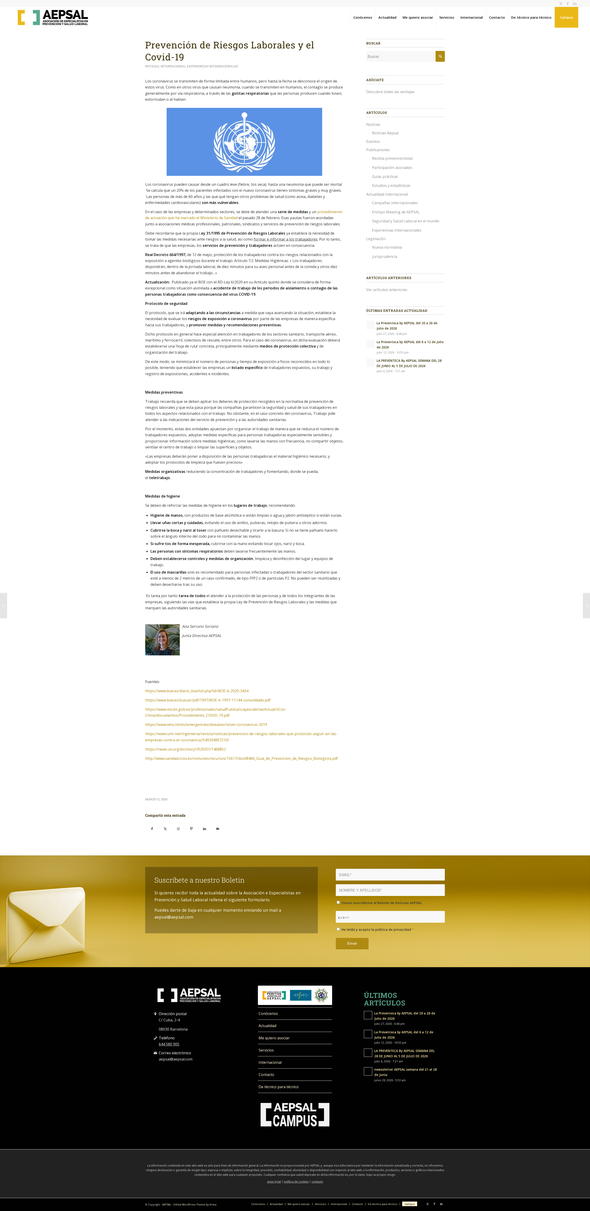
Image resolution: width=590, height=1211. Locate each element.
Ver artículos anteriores (386, 289)
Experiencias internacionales (212, 66)
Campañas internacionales (395, 202)
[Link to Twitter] (561, 3)
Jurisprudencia (384, 256)
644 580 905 (169, 1044)
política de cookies (296, 1182)
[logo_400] (53, 17)
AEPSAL (166, 1204)
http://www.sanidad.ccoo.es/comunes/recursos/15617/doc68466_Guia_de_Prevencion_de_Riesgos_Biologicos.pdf (241, 758)
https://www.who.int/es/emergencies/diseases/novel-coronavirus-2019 (206, 724)
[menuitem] (362, 17)
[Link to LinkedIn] (574, 3)
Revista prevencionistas (392, 158)
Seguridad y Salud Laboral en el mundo (405, 221)
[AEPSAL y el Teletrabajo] (586, 605)
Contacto (266, 1074)
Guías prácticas (385, 176)
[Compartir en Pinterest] (191, 828)
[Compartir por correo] (217, 828)
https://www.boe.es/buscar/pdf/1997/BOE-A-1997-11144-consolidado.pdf (208, 700)
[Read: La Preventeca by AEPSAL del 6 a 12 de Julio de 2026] (370, 344)
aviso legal (274, 1182)
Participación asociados (392, 167)
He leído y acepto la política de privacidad (378, 929)
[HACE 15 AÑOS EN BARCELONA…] (3, 605)
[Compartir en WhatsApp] (178, 828)
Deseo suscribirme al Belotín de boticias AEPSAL (383, 902)
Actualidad (267, 1025)
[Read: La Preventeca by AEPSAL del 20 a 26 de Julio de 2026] (370, 325)
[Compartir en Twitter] (165, 828)
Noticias (152, 66)
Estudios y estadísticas (391, 185)
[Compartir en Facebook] (152, 828)
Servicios (266, 1050)
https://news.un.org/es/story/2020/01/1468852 (185, 749)
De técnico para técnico (279, 1086)
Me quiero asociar (274, 1037)
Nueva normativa (387, 247)
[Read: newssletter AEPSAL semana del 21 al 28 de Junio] (368, 1071)
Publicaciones (378, 149)
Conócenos (268, 1013)
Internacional (173, 66)
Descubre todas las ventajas (390, 91)
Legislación (376, 238)
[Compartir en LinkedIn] (204, 828)
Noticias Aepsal (385, 133)
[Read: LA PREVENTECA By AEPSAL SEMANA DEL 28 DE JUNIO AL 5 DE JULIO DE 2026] (370, 362)
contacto (317, 1182)
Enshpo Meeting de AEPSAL (396, 212)
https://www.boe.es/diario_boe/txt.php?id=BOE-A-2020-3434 (196, 690)
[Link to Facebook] (567, 3)
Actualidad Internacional (387, 194)
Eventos (373, 141)
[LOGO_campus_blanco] (295, 1115)
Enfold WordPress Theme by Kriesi (195, 1204)
